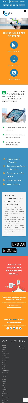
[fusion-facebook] (7, 328)
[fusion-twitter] (11, 328)
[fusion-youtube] (20, 328)
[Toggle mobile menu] (25, 11)
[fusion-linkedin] (14, 328)
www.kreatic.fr (6, 370)
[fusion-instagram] (17, 328)
